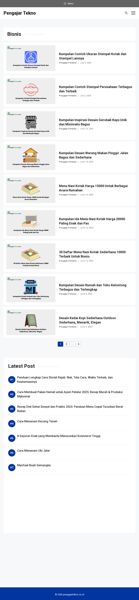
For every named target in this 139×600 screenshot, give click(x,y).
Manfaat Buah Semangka (34, 465)
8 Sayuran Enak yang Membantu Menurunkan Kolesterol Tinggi (58, 436)
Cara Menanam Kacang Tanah (37, 421)
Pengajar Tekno (20, 13)
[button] (126, 13)
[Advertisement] (69, 503)
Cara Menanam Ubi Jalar (33, 450)
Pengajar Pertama (67, 63)
